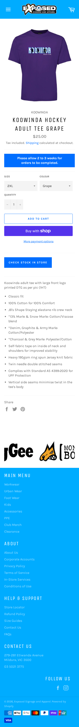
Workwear (11, 484)
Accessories (13, 511)
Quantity (10, 194)
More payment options (39, 241)
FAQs (7, 634)
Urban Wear (13, 491)
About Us (11, 553)
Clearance (11, 531)
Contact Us (12, 627)
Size (7, 176)
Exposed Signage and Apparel (32, 701)
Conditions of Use (17, 586)
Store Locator (14, 607)
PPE (7, 518)
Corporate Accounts (19, 559)
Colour (44, 176)
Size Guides (13, 621)
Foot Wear (11, 498)
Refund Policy (14, 614)
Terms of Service (16, 573)
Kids (7, 505)
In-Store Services (17, 579)
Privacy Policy (14, 566)
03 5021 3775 (14, 667)
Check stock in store (28, 262)
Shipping (32, 143)
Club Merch (13, 525)
